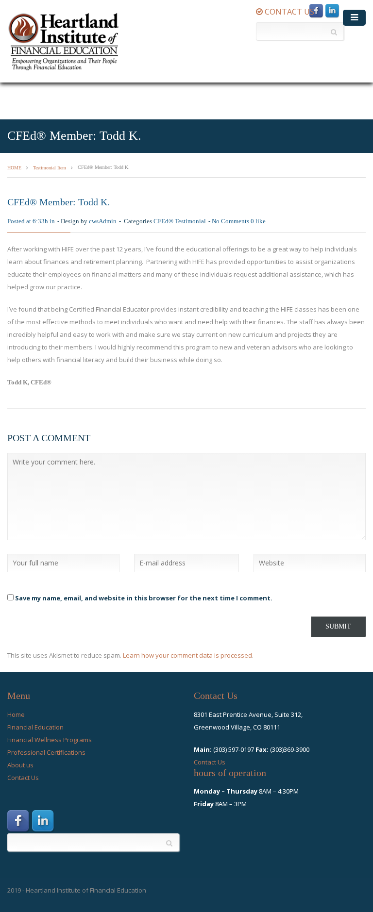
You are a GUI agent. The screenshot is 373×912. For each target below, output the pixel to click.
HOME (14, 167)
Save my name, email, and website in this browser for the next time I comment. (143, 598)
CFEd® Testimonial (179, 221)
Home (16, 714)
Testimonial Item (49, 167)
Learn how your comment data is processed (187, 655)
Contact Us (23, 777)
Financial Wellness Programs (49, 739)
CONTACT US (288, 11)
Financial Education (35, 727)
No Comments (230, 221)
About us (20, 765)
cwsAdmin (103, 221)
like (258, 221)
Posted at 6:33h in (31, 221)
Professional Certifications (46, 752)
